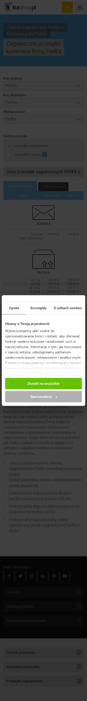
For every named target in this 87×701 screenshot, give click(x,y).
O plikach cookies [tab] (68, 308)
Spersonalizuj (41, 397)
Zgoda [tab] (14, 308)
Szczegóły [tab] (38, 308)
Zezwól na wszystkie (43, 383)
